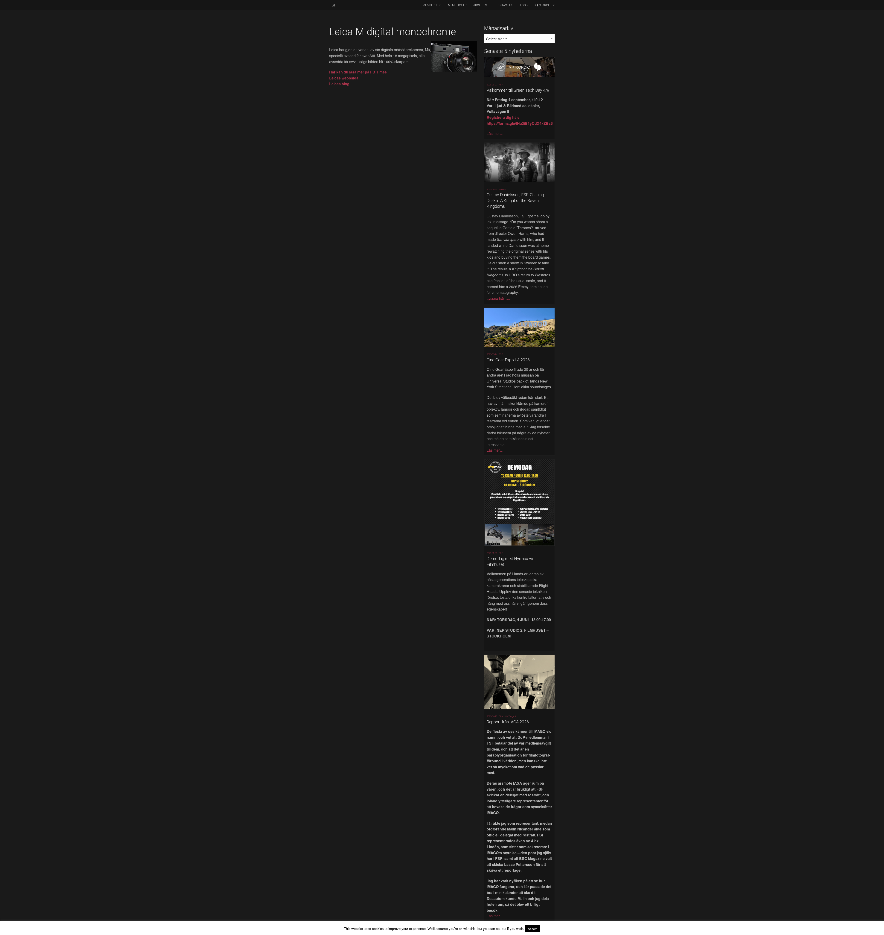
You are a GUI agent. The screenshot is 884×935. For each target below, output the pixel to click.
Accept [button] (532, 928)
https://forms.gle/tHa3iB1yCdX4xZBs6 (520, 123)
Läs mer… (495, 133)
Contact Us (504, 5)
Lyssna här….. (498, 298)
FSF (332, 5)
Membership (457, 5)
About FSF (481, 5)
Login (524, 5)
